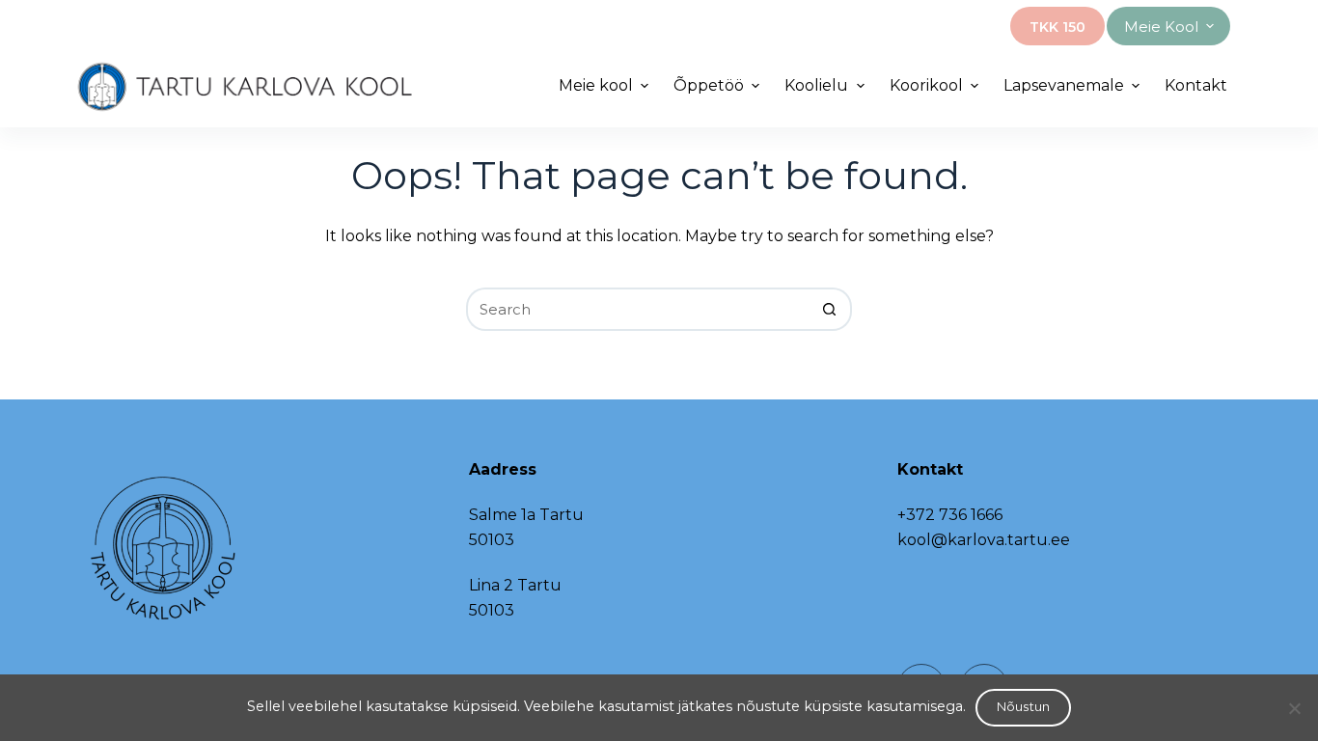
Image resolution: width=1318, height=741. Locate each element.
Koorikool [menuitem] (926, 85)
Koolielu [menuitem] (816, 85)
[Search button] (830, 309)
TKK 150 (1057, 27)
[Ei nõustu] (1294, 708)
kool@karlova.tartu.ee (983, 540)
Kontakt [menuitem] (1196, 85)
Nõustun (1024, 706)
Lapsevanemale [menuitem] (1063, 85)
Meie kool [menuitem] (1161, 26)
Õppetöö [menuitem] (708, 85)
